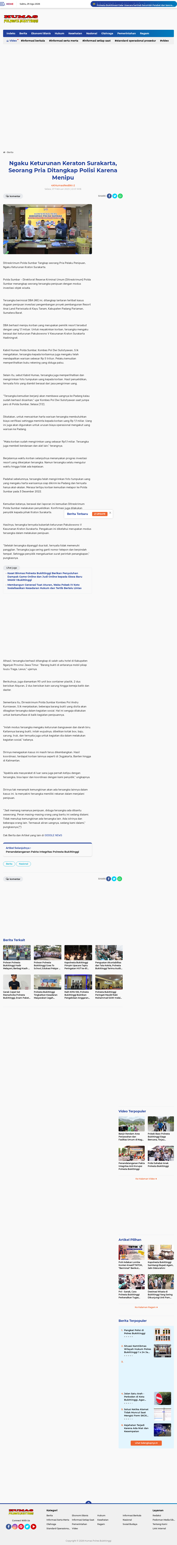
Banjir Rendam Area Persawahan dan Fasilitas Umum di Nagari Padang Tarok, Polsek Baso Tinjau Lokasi (132, 1136)
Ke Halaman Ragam (145, 1307)
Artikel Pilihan (130, 1240)
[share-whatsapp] (120, 196)
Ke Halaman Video (145, 1178)
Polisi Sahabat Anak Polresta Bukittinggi (158, 1164)
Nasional (91, 33)
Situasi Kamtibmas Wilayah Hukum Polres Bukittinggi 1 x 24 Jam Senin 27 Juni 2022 (137, 1349)
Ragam (144, 33)
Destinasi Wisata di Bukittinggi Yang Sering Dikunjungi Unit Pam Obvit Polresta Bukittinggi (160, 1294)
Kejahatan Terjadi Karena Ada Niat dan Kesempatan (136, 1428)
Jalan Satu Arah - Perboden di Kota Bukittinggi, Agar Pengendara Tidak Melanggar (134, 1396)
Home (9, 4)
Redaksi (157, 1515)
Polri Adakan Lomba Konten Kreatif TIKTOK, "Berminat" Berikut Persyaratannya (131, 1265)
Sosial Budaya (130, 1524)
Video (13, 40)
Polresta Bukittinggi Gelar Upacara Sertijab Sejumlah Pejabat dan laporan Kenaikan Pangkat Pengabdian (135, 4)
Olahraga (107, 33)
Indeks (11, 33)
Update (100, 514)
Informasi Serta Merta (64, 40)
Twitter (29, 1531)
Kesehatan (75, 33)
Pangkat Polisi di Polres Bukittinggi (134, 1332)
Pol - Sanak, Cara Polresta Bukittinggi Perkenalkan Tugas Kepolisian (129, 1294)
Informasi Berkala (34, 40)
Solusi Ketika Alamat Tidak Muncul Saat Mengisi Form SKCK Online (136, 1412)
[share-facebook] (109, 196)
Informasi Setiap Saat (97, 40)
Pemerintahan (126, 33)
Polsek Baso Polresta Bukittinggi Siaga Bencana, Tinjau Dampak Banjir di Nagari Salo (161, 1136)
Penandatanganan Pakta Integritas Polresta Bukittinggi (42, 851)
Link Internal (159, 1528)
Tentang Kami (160, 1524)
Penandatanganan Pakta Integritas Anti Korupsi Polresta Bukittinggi (132, 1166)
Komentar (14, 196)
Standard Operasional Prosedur (136, 40)
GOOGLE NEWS (53, 835)
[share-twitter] (114, 196)
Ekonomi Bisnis (41, 33)
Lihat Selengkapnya (145, 1443)
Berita (23, 33)
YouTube (36, 1531)
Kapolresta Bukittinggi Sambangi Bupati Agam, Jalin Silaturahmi (160, 1265)
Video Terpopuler (132, 1111)
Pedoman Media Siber (164, 1520)
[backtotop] (88, 1504)
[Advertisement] (110, 19)
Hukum (59, 33)
